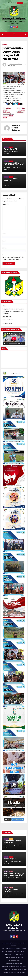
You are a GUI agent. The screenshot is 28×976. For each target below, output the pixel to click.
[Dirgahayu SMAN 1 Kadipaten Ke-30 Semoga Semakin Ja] (14, 762)
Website (5, 248)
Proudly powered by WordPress (9, 943)
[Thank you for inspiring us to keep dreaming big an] (14, 409)
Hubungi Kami (14, 957)
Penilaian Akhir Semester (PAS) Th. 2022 (10, 966)
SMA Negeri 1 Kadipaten (14, 18)
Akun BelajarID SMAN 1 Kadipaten (12, 948)
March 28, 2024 (9, 845)
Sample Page (14, 969)
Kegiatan (5, 44)
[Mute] (21, 343)
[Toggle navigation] (14, 34)
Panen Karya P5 (10, 149)
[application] (14, 338)
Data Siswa (16, 951)
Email (4, 241)
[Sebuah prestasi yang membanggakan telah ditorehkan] (14, 453)
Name (4, 234)
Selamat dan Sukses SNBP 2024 (12, 842)
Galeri (16, 954)
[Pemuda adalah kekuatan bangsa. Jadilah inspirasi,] (14, 607)
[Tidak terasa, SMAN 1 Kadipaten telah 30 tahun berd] (14, 652)
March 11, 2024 (9, 861)
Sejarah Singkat (6, 972)
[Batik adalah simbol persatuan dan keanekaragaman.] (14, 806)
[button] (25, 34)
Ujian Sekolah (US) (15, 972)
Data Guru (4, 951)
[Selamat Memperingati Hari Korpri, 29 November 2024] (14, 387)
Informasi (6, 147)
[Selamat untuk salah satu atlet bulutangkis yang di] (14, 585)
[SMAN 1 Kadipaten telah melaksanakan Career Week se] (14, 740)
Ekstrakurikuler (8, 954)
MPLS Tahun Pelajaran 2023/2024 (21, 110)
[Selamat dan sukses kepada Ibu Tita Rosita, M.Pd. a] (14, 519)
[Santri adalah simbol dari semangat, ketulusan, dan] (14, 718)
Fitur (13, 954)
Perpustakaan (23, 966)
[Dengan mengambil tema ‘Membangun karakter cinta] (14, 630)
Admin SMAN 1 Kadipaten (16, 64)
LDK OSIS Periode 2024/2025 (11, 180)
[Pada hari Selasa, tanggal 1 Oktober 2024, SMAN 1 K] (14, 696)
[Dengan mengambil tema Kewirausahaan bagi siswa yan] (14, 674)
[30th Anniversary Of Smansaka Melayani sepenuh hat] (14, 784)
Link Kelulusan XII (12, 960)
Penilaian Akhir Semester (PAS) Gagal (14, 963)
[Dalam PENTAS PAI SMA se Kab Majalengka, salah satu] (14, 563)
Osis (18, 960)
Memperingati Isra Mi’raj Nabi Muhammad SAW (14, 164)
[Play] (4, 343)
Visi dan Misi (22, 972)
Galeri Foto (21, 954)
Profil (9, 969)
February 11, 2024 (10, 893)
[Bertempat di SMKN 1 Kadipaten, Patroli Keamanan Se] (14, 431)
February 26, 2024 (10, 877)
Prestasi (11, 838)
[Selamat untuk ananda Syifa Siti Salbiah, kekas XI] (14, 541)
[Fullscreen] (23, 343)
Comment (5, 204)
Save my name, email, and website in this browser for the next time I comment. (13, 258)
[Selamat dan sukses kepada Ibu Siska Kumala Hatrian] (14, 497)
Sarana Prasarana (22, 969)
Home (3, 948)
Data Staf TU (23, 951)
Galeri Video (7, 957)
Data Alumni (23, 948)
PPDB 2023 (4, 969)
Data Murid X (10, 951)
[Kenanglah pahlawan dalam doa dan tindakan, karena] (14, 475)
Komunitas (20, 957)
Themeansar (13, 945)
